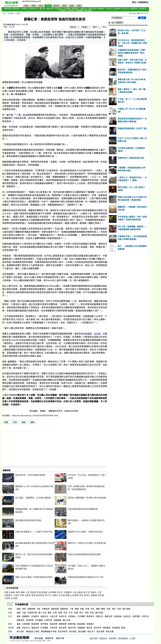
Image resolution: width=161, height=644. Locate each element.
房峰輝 (75, 595)
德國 (32, 422)
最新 (19, 609)
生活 (48, 6)
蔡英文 (87, 595)
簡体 (134, 2)
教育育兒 (75, 8)
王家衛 (7, 598)
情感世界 (35, 628)
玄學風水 (58, 8)
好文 (71, 613)
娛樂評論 (72, 624)
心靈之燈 (41, 8)
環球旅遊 (107, 628)
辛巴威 (62, 595)
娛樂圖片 (90, 624)
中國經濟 (68, 592)
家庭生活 (33, 8)
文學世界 (71, 10)
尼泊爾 (14, 598)
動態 (50, 613)
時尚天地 (72, 628)
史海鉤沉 (24, 8)
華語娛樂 (35, 624)
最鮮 (19, 628)
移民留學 (63, 628)
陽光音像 (110, 632)
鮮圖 (123, 628)
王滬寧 (16, 595)
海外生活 (50, 8)
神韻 (23, 592)
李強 (22, 595)
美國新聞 (31, 609)
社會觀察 (44, 628)
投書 (76, 613)
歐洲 (25, 115)
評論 (41, 6)
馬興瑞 (33, 592)
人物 (71, 609)
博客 (79, 6)
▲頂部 (132, 639)
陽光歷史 (73, 632)
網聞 (77, 609)
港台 (114, 609)
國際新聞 (55, 609)
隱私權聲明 (123, 639)
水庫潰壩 (52, 592)
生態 (108, 609)
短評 (65, 613)
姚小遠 (11, 27)
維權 (98, 609)
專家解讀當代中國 (48, 632)
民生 (93, 609)
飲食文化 (26, 628)
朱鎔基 (12, 592)
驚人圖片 (21, 632)
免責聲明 (112, 639)
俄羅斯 (88, 334)
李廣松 (43, 411)
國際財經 (64, 609)
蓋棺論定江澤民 (33, 632)
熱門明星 (44, 624)
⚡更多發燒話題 (11, 588)
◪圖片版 (139, 13)
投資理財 (117, 8)
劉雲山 (69, 595)
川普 (27, 592)
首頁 (26, 6)
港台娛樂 (53, 624)
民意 (92, 613)
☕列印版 (132, 13)
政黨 (60, 613)
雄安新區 (40, 595)
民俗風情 (116, 628)
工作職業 (66, 8)
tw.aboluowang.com (31, 1)
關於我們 (94, 639)
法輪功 (93, 592)
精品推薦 (81, 624)
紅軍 (15, 422)
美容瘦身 (100, 8)
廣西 (18, 592)
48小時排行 (117, 22)
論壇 (72, 6)
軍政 (24, 609)
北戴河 (55, 595)
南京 (44, 244)
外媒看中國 (32, 613)
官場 (87, 609)
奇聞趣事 (81, 628)
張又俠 (86, 592)
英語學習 (142, 8)
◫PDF (146, 13)
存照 (87, 613)
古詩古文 (108, 8)
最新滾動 (7, 8)
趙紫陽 (94, 595)
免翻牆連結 (143, 2)
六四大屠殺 (77, 592)
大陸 (38, 609)
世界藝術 (62, 10)
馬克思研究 (63, 632)
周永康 (101, 595)
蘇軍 (6, 422)
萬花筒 (89, 628)
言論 (24, 613)
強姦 (24, 422)
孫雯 (33, 595)
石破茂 (28, 595)
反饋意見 (103, 639)
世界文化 (125, 8)
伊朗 (6, 592)
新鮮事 (56, 6)
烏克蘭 (97, 334)
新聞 (33, 6)
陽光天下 (91, 632)
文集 (55, 613)
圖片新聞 (87, 10)
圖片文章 (66, 620)
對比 (81, 613)
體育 (103, 609)
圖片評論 (99, 613)
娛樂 (64, 6)
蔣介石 (48, 595)
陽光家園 (100, 632)
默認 (105, 27)
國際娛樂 (63, 624)
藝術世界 (92, 8)
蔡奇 (81, 595)
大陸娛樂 (26, 624)
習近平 (60, 592)
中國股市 (8, 595)
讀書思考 (134, 8)
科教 (82, 609)
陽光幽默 (82, 632)
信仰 (119, 609)
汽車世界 (53, 628)
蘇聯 (46, 103)
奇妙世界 (97, 628)
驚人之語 (42, 613)
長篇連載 (79, 10)
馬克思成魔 (42, 592)
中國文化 (83, 8)
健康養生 (16, 8)
